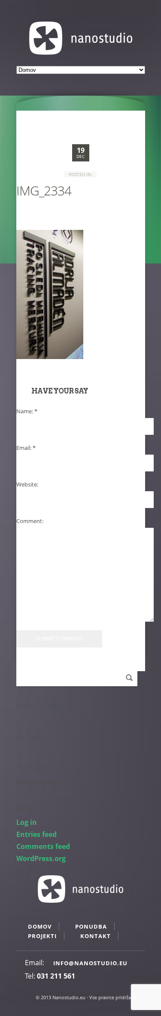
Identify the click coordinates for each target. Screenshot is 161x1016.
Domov (40, 926)
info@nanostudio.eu (90, 963)
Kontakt (95, 936)
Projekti (42, 936)
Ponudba (91, 926)
